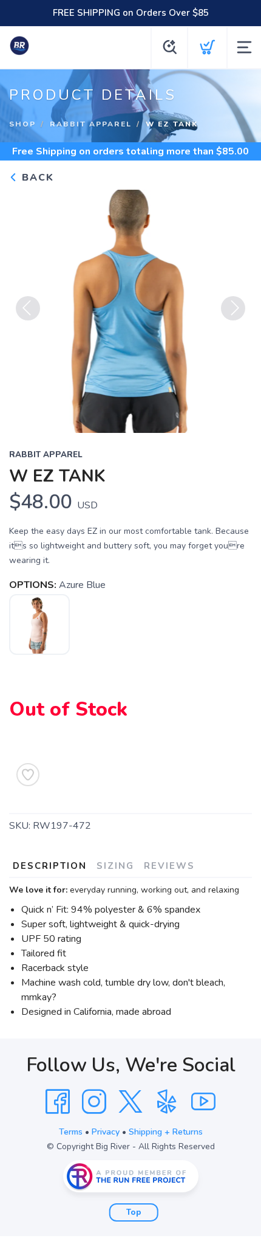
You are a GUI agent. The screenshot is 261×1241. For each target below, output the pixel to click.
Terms (71, 1132)
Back (36, 177)
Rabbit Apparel (91, 124)
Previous (28, 308)
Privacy (106, 1132)
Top (133, 1212)
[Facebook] (57, 1102)
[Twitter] (130, 1102)
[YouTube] (203, 1102)
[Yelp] (167, 1102)
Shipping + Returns (166, 1132)
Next (233, 308)
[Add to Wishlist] (27, 774)
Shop (22, 124)
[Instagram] (94, 1102)
